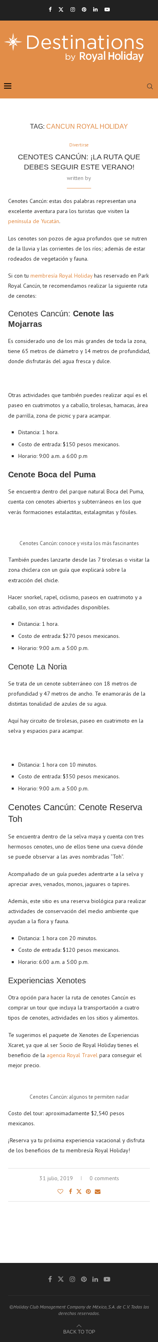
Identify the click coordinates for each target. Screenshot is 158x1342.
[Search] (150, 86)
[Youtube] (107, 9)
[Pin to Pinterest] (88, 1191)
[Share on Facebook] (70, 1191)
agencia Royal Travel (73, 1055)
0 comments (104, 1178)
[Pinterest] (84, 9)
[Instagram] (72, 9)
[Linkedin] (95, 9)
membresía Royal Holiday (61, 275)
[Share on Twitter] (79, 1191)
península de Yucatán (33, 221)
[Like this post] (60, 1191)
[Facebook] (50, 9)
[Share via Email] (97, 1191)
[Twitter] (61, 9)
